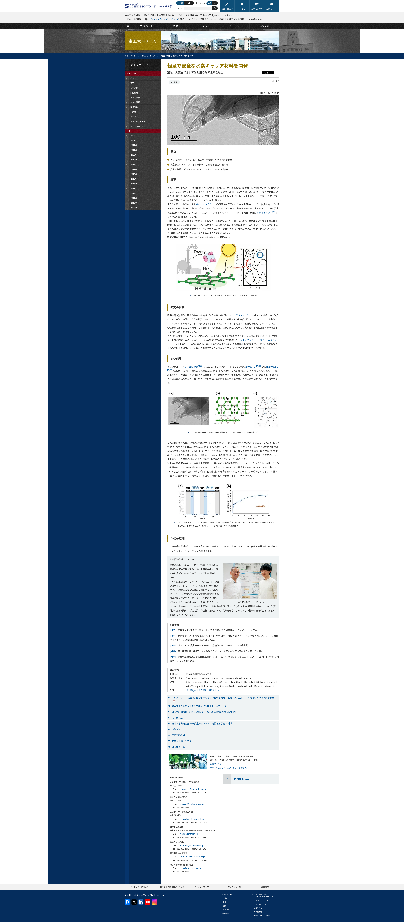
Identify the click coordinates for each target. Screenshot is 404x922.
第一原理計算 (194, 366)
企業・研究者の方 (260, 904)
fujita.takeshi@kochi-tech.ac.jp (193, 819)
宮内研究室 (177, 717)
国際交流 (226, 913)
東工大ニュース (148, 55)
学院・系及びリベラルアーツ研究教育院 (227, 767)
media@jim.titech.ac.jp (190, 833)
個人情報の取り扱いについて (172, 886)
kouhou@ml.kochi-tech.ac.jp (192, 856)
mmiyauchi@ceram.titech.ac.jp (193, 789)
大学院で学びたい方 (261, 900)
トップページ (130, 55)
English (189, 3)
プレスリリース (234, 886)
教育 (224, 902)
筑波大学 (176, 729)
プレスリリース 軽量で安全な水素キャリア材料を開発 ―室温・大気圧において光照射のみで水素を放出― (224, 697)
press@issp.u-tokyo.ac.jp (191, 868)
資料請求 (265, 886)
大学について (228, 898)
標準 (209, 3)
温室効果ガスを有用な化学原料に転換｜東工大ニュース (199, 705)
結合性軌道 (253, 366)
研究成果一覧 (178, 746)
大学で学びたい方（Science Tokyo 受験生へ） (264, 895)
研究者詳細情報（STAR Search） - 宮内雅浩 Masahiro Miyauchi (204, 711)
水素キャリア (266, 212)
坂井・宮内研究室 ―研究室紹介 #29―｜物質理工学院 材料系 (202, 723)
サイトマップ (203, 886)
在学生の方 (258, 912)
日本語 (180, 3)
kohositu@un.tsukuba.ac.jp (192, 845)
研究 (176, 82)
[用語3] (173, 645)
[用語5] (173, 656)
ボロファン (204, 204)
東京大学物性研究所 (182, 741)
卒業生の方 (258, 908)
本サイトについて (141, 886)
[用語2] (173, 635)
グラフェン (244, 315)
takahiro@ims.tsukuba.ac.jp (192, 803)
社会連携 (226, 909)
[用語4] (173, 651)
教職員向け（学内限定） (262, 915)
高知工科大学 (178, 735)
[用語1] (173, 629)
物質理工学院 (215, 764)
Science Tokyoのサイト (163, 19)
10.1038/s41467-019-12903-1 (200, 690)
